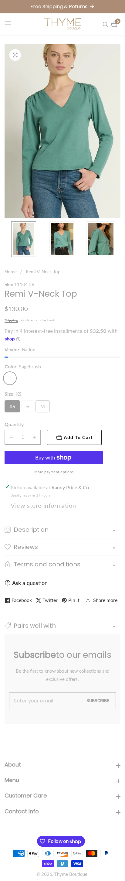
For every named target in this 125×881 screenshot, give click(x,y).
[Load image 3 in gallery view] (101, 239)
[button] (62, 625)
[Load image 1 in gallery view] (24, 239)
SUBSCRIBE (98, 700)
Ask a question (30, 582)
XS (13, 408)
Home (11, 271)
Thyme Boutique (70, 874)
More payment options (54, 472)
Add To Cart (78, 437)
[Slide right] (118, 239)
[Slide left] (7, 239)
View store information (43, 505)
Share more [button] (105, 600)
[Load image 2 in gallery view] (62, 239)
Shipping (11, 320)
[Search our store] (106, 24)
